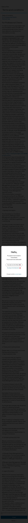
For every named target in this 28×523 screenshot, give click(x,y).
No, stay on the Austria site (13, 267)
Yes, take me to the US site (13, 264)
